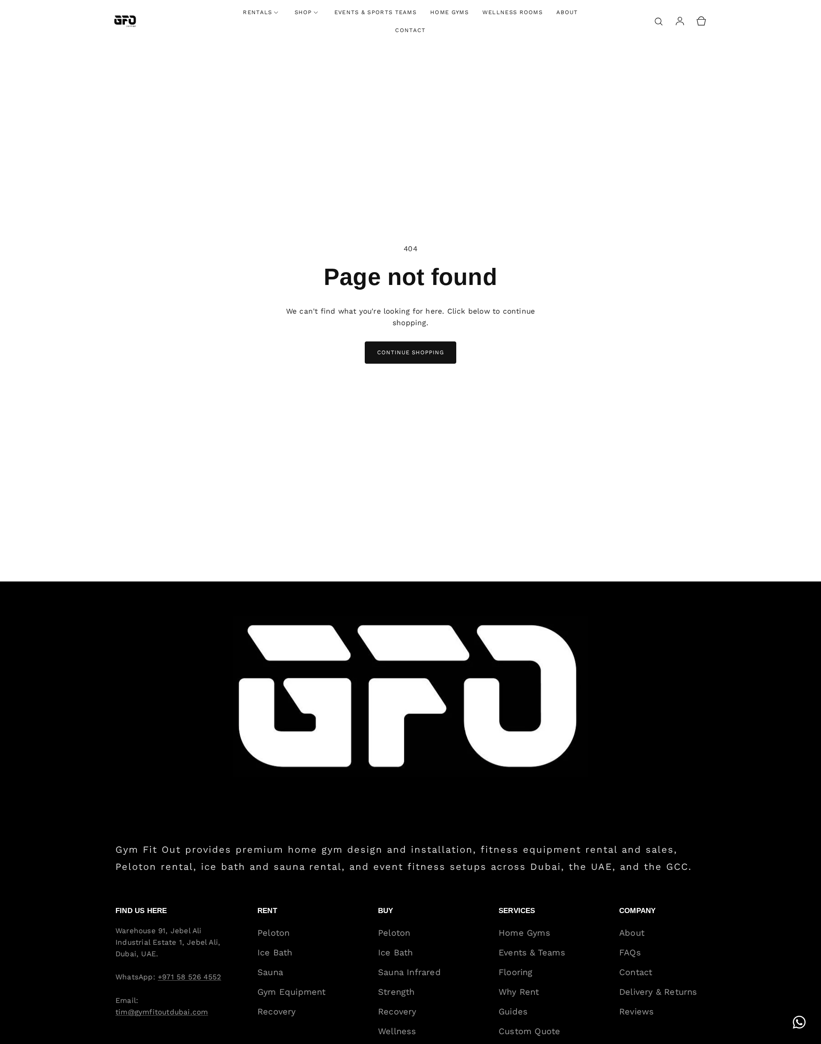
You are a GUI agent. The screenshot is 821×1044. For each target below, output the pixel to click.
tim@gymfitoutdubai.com (161, 1012)
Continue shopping (410, 352)
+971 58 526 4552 (189, 977)
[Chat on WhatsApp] (799, 1022)
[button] (658, 21)
